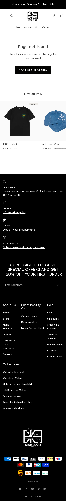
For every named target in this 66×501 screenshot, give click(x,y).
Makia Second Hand (32, 328)
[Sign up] (57, 284)
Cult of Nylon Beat (13, 372)
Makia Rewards (7, 326)
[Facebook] (20, 489)
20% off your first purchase (19, 229)
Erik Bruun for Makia (14, 390)
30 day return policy (14, 212)
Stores (7, 318)
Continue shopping (33, 70)
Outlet (46, 27)
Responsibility (29, 322)
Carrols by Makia (12, 378)
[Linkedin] (45, 489)
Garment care (29, 316)
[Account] (54, 16)
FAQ (49, 313)
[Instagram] (27, 489)
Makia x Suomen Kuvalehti (17, 384)
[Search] (11, 16)
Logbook (8, 334)
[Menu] (4, 16)
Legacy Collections (14, 408)
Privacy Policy (55, 344)
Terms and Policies (33, 496)
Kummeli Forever (12, 396)
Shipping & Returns (53, 326)
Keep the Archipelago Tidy (17, 402)
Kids (37, 27)
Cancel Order (54, 356)
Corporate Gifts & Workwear (9, 344)
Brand (6, 313)
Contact (52, 350)
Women (28, 27)
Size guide (53, 318)
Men (18, 27)
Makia (36, 481)
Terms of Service (52, 336)
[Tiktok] (39, 489)
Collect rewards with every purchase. (24, 247)
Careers (7, 354)
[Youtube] (33, 489)
